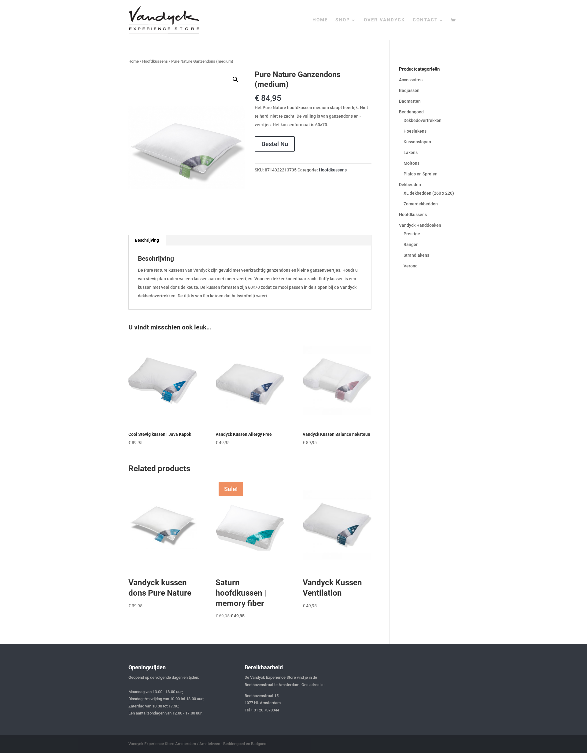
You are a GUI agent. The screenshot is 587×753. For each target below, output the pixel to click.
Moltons (411, 163)
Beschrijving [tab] (147, 240)
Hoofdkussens (155, 61)
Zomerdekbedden (421, 203)
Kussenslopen (417, 141)
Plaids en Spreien (420, 173)
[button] (235, 79)
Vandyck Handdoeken (420, 225)
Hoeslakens (415, 131)
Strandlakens (416, 255)
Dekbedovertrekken (422, 120)
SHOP (342, 20)
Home (133, 61)
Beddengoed (411, 111)
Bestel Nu (274, 144)
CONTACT (425, 20)
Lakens (411, 152)
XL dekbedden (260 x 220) (429, 193)
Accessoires (411, 79)
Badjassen (409, 90)
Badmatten (410, 101)
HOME (320, 20)
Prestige (412, 233)
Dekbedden (410, 184)
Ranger (411, 244)
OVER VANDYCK (384, 20)
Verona (411, 265)
